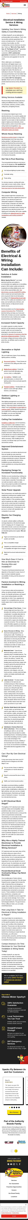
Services (13, 13)
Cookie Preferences (6, 1212)
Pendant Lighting (9, 387)
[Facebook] (20, 1164)
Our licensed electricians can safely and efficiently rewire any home (13, 128)
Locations (14, 1196)
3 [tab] (14, 1106)
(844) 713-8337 (17, 978)
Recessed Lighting (9, 361)
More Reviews (14, 1112)
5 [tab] (18, 1106)
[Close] (26, 1204)
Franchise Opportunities (14, 1187)
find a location (23, 1)
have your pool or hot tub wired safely (13, 188)
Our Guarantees (14, 1183)
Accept (14, 1216)
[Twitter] (17, 1164)
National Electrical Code (18, 298)
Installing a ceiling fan (8, 423)
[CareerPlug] (8, 1164)
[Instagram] (14, 1164)
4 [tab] (16, 1106)
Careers (14, 1190)
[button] (25, 5)
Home (8, 13)
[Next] (16, 1150)
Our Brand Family (14, 1193)
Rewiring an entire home (9, 137)
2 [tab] (11, 1106)
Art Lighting (7, 377)
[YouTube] (11, 1164)
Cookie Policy (15, 1212)
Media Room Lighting (10, 369)
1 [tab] (9, 1106)
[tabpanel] (13, 1090)
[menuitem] (14, 1180)
